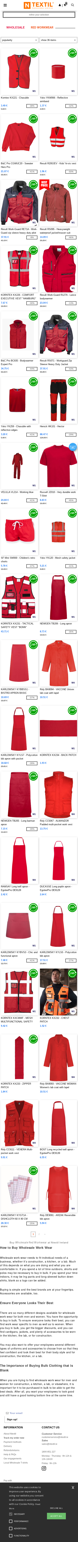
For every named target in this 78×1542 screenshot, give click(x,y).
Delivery (8, 1446)
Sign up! (12, 1419)
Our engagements (12, 1458)
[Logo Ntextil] (39, 5)
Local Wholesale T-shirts (16, 1462)
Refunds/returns (11, 1450)
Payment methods (12, 1442)
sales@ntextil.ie (49, 1444)
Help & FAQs (10, 1454)
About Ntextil (10, 1434)
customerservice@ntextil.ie (55, 1437)
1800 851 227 (49, 1452)
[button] (60, 5)
